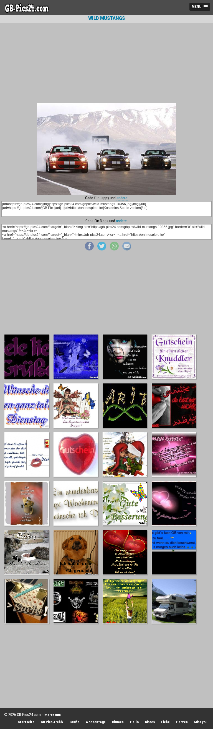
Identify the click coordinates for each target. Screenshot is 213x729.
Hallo (134, 722)
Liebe (165, 722)
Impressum (52, 715)
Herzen (182, 722)
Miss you (200, 722)
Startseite (26, 722)
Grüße (74, 722)
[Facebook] (89, 249)
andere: (122, 198)
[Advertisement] (106, 62)
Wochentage (96, 722)
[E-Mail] (126, 249)
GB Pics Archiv (52, 722)
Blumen (118, 722)
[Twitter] (101, 249)
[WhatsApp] (114, 249)
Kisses (150, 722)
